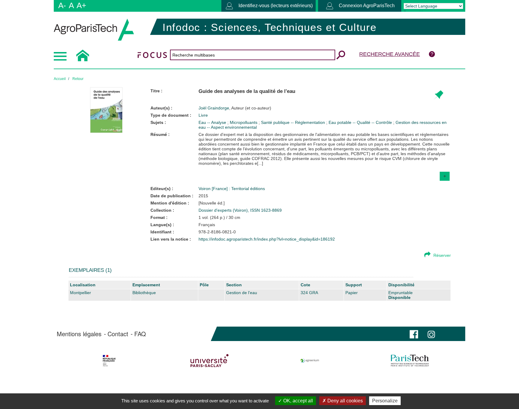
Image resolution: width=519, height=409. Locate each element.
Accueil (60, 79)
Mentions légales (79, 334)
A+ (81, 5)
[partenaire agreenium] (310, 360)
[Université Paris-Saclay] (209, 360)
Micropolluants (244, 122)
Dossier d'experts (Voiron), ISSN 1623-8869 (240, 210)
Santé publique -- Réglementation (293, 122)
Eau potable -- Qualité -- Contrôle (361, 122)
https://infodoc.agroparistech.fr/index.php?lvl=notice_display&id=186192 (267, 239)
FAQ (140, 334)
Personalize (385, 400)
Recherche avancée (389, 54)
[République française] (109, 360)
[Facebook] (413, 333)
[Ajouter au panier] (438, 95)
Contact (118, 334)
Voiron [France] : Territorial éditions (232, 188)
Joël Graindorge (235, 108)
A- (62, 5)
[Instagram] (431, 333)
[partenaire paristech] (410, 360)
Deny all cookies (344, 400)
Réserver (442, 255)
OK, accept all (297, 400)
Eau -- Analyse (213, 122)
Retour (77, 79)
